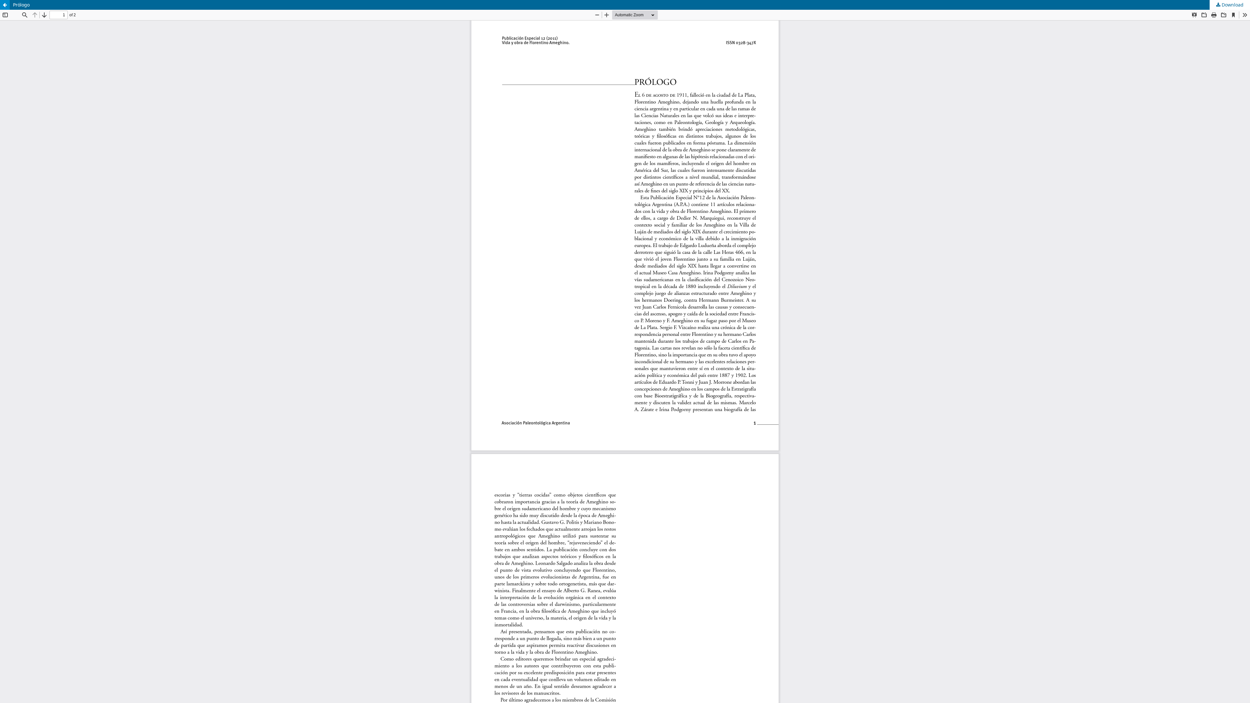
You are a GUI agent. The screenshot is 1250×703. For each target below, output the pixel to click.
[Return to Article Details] (5, 5)
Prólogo (21, 5)
